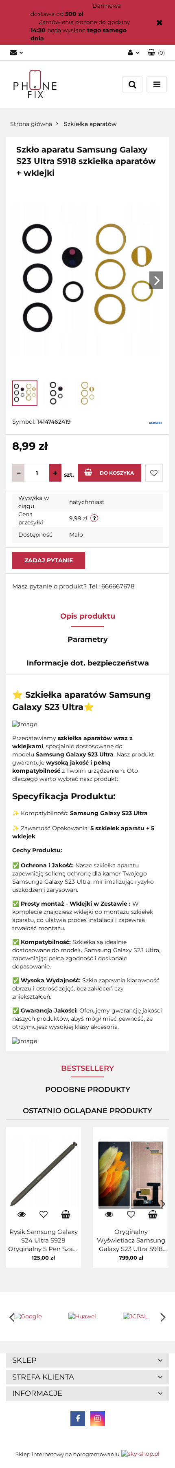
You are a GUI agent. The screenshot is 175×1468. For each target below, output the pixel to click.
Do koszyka (117, 473)
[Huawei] (87, 1316)
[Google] (33, 1316)
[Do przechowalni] (154, 473)
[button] (87, 1360)
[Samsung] (156, 422)
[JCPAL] (142, 1316)
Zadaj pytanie (48, 560)
